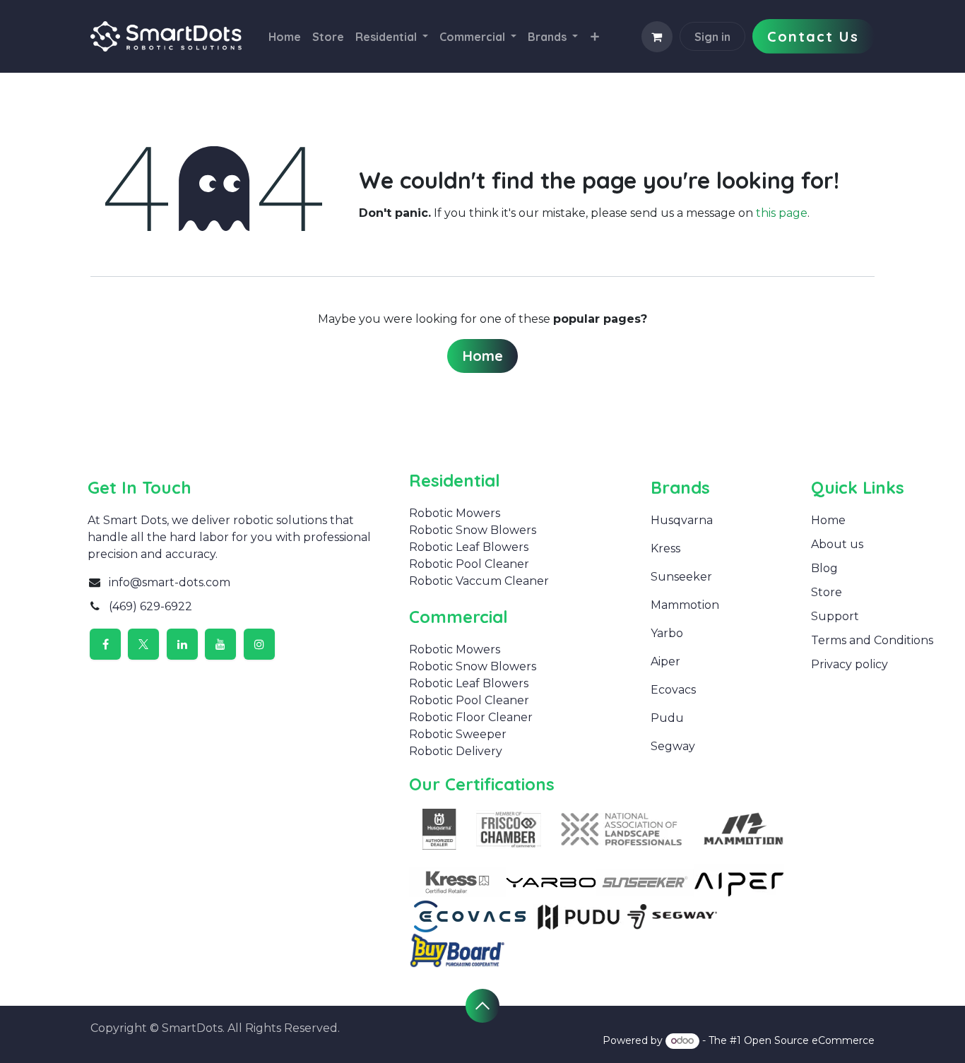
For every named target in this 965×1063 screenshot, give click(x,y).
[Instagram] (259, 644)
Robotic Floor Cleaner (471, 717)
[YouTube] (220, 644)
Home (483, 355)
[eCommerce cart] (657, 36)
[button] (482, 1006)
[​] (687, 548)
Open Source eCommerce (809, 1040)
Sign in (712, 37)
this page (781, 213)
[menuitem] (285, 37)
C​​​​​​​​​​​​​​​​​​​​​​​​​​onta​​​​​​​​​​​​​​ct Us (813, 36)
